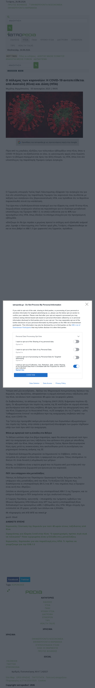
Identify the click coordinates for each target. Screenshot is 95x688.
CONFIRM (31, 375)
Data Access (47, 383)
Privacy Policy (61, 383)
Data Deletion (34, 383)
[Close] (87, 305)
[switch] (76, 341)
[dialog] (47, 344)
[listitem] (47, 336)
